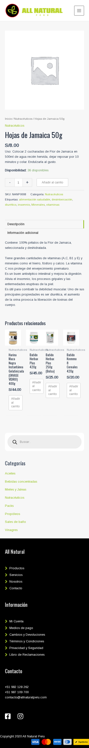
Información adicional (22, 233)
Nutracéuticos (14, 497)
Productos (16, 568)
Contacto (15, 588)
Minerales (38, 204)
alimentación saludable (34, 199)
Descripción (15, 224)
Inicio (8, 118)
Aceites (10, 473)
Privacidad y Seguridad (26, 648)
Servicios (15, 575)
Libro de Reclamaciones (26, 654)
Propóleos (12, 514)
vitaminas (52, 204)
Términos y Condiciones (26, 641)
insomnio (24, 204)
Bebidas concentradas (21, 481)
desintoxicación (62, 199)
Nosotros (15, 581)
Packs (9, 506)
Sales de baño (15, 522)
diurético (10, 204)
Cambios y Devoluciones (27, 634)
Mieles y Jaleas (15, 489)
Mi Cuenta (16, 621)
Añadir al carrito (52, 182)
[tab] (44, 224)
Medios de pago (21, 628)
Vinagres (11, 530)
